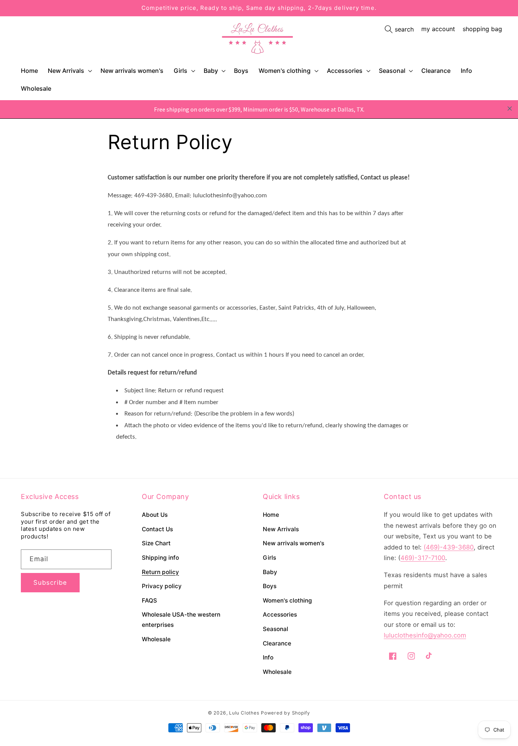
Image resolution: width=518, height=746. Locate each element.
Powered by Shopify (285, 713)
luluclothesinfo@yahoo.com (425, 635)
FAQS (149, 600)
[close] (509, 108)
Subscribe (50, 582)
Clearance (277, 643)
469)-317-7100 (422, 558)
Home (271, 514)
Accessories (345, 70)
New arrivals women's (293, 543)
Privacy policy (162, 586)
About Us (155, 514)
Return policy (160, 572)
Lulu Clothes (244, 713)
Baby (211, 70)
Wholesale (156, 639)
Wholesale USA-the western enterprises (181, 619)
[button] (69, 71)
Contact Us (157, 529)
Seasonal (392, 70)
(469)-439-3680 (449, 547)
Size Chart (156, 543)
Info (268, 657)
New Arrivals (66, 70)
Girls (180, 70)
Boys (269, 586)
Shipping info (160, 557)
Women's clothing (285, 70)
